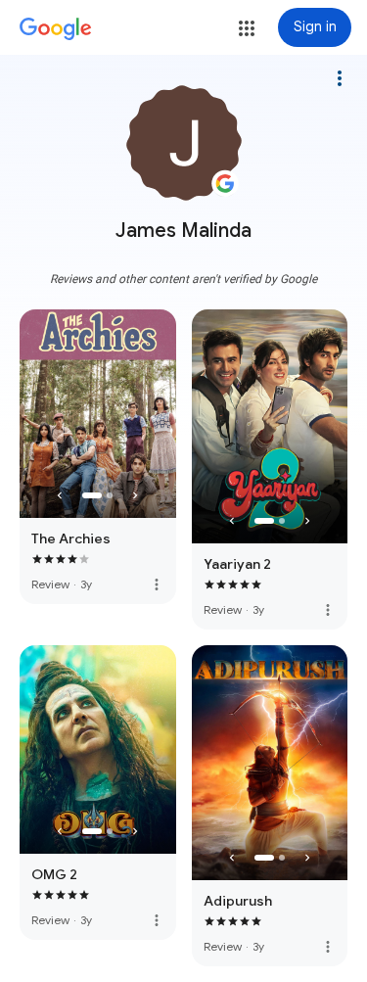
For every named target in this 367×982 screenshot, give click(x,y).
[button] (246, 28)
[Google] (56, 29)
